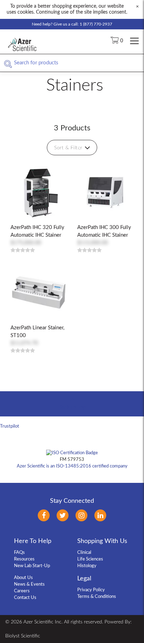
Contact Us (25, 597)
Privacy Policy (91, 590)
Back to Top (72, 407)
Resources (24, 559)
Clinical (84, 552)
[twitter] (63, 515)
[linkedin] (100, 515)
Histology (86, 566)
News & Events (29, 584)
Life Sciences (90, 559)
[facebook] (44, 515)
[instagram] (81, 515)
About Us (23, 578)
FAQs (19, 552)
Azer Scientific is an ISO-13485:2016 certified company (72, 466)
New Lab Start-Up (32, 566)
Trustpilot (9, 426)
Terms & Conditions (96, 596)
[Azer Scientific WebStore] (22, 53)
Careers (22, 591)
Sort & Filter (68, 147)
